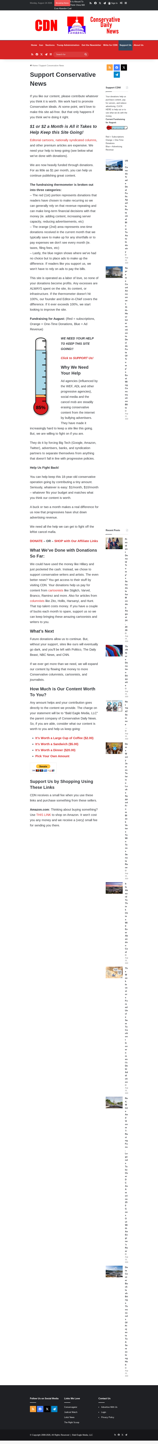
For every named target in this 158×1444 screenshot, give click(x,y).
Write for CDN (110, 45)
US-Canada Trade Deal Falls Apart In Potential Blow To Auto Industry (126, 206)
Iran (41, 45)
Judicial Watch (70, 1412)
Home (34, 45)
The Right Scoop (71, 1422)
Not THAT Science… (126, 714)
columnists (37, 601)
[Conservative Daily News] (79, 25)
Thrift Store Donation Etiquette (126, 666)
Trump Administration (68, 45)
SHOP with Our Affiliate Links (76, 541)
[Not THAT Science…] (114, 706)
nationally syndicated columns (76, 140)
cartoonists (55, 590)
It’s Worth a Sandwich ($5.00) (56, 744)
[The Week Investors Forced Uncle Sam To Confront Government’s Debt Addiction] (114, 972)
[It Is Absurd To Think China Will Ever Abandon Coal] (114, 888)
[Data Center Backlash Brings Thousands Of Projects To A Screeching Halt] (114, 1271)
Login (103, 1412)
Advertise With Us (109, 1407)
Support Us (125, 45)
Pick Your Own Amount (52, 756)
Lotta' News (69, 1417)
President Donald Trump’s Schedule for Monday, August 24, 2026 (126, 584)
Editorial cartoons (42, 140)
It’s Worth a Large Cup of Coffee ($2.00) (64, 738)
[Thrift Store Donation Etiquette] (114, 650)
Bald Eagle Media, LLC (82, 1435)
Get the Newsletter (91, 45)
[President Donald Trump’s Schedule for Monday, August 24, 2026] (114, 543)
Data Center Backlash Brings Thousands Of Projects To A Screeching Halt (126, 1316)
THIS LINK (43, 814)
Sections (50, 45)
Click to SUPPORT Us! (77, 358)
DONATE (36, 541)
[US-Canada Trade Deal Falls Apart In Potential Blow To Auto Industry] (114, 165)
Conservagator (70, 1407)
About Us (138, 45)
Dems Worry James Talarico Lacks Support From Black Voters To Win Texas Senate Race (126, 806)
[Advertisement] (117, 474)
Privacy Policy (107, 1417)
